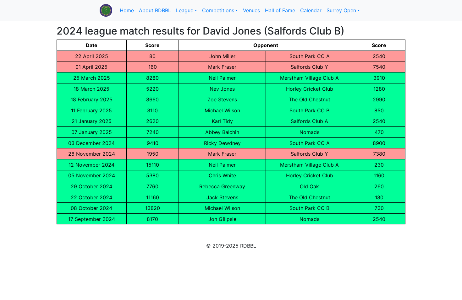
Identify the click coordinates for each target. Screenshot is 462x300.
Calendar (311, 10)
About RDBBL (155, 10)
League (184, 10)
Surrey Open (341, 10)
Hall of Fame (280, 10)
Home (127, 10)
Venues (251, 10)
